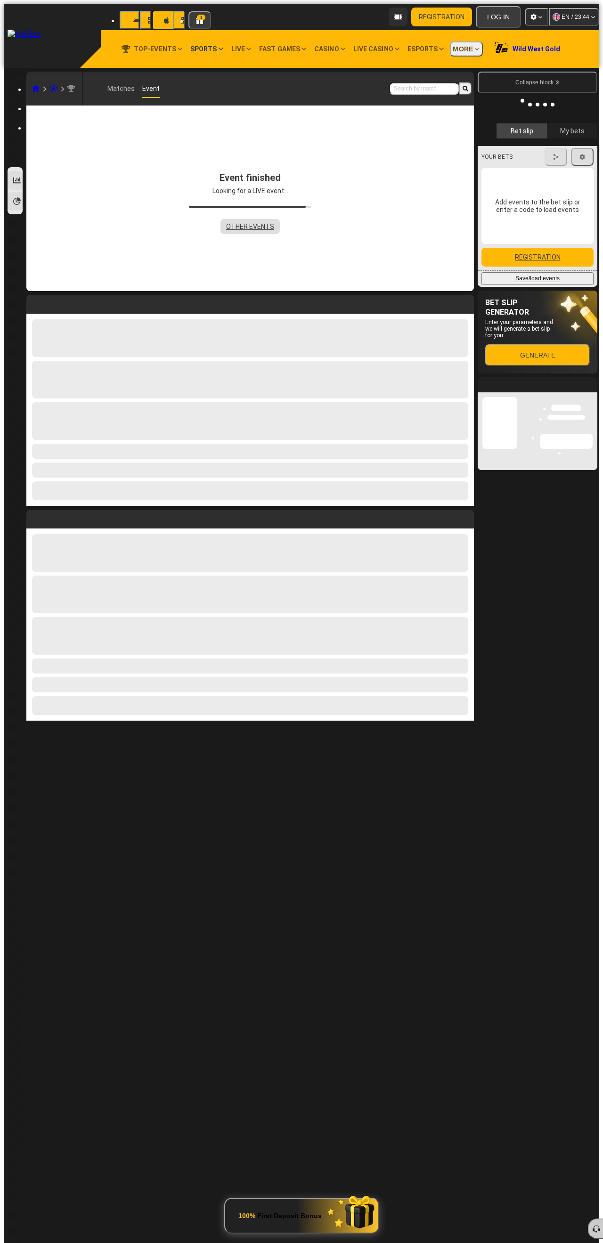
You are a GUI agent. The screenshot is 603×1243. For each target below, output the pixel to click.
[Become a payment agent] (398, 17)
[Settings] (536, 17)
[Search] (465, 88)
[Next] (55, 517)
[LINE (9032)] (35, 88)
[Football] (53, 88)
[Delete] (464, 517)
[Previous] (34, 517)
